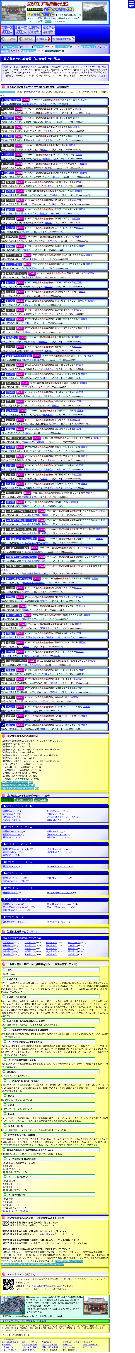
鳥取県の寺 (8, 945)
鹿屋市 (54, 831)
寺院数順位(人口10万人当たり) (15, 785)
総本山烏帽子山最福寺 (19, 438)
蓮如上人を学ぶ (69, 1347)
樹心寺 (10, 282)
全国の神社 (38, 47)
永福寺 (9, 109)
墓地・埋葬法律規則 (50, 1347)
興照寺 (9, 154)
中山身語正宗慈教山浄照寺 (21, 511)
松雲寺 (10, 301)
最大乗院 (11, 237)
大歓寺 (10, 456)
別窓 (31, 782)
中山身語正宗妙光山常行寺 (21, 557)
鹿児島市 (12, 831)
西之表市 (14, 881)
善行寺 (10, 420)
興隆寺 (9, 164)
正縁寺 (10, 365)
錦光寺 (9, 173)
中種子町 (58, 878)
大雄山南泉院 (14, 493)
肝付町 (57, 834)
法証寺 (10, 642)
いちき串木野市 (62, 817)
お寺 (22, 1046)
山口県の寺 (8, 948)
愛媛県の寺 (73, 948)
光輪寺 (10, 218)
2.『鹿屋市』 (42, 39)
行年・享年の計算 (9, 1350)
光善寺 (10, 191)
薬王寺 (10, 697)
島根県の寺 (30, 945)
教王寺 (9, 145)
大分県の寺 (30, 954)
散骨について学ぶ (29, 1342)
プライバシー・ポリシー (12, 1321)
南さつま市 (59, 907)
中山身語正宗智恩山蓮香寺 (21, 529)
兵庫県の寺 (30, 942)
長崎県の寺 (73, 951)
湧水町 (57, 922)
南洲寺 (10, 597)
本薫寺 (10, 670)
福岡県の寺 (30, 951)
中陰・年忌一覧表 (29, 1347)
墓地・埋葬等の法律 (10, 1342)
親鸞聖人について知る (72, 1342)
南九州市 (17, 907)
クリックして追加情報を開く (16, 1335)
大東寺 (10, 483)
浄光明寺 (11, 337)
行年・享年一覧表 (49, 1345)
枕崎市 (12, 904)
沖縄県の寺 (73, 954)
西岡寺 (10, 392)
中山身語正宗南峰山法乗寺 (21, 538)
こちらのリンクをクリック (50, 1234)
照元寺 (10, 310)
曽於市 (9, 855)
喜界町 (12, 834)
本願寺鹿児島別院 (16, 661)
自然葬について (28, 1350)
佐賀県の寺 (51, 951)
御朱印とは (67, 1345)
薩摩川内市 (16, 849)
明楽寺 (10, 688)
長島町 (13, 878)
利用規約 (41, 1321)
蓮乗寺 (10, 715)
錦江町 (57, 837)
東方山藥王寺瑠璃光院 (19, 578)
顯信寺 (10, 182)
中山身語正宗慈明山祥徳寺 (21, 520)
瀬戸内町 (58, 852)
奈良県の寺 (51, 942)
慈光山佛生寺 (14, 255)
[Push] (26, 99)
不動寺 (10, 633)
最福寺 (10, 246)
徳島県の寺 (30, 948)
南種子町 (15, 910)
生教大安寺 (13, 383)
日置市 (10, 893)
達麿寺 (10, 502)
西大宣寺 (11, 410)
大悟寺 (10, 465)
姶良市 (10, 811)
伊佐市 (53, 814)
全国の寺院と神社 (11, 47)
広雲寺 (10, 228)
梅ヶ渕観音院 (14, 615)
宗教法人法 (47, 1342)
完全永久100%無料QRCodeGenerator (46, 1286)
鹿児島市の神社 (88, 47)
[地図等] (83, 100)
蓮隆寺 (10, 725)
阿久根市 (55, 811)
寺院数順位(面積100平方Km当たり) (17, 788)
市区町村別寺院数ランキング (14, 782)
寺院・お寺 (87, 1347)
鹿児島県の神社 (62, 47)
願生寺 (9, 118)
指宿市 (11, 820)
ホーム (48, 21)
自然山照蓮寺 (14, 264)
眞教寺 (10, 346)
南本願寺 (11, 606)
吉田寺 (9, 127)
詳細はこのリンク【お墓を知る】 (16, 1211)
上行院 (10, 319)
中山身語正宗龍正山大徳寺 (21, 566)
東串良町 (60, 893)
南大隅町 (61, 904)
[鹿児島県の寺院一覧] (34, 92)
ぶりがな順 (7, 800)
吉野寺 (9, 136)
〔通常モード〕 (7, 92)
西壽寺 (10, 401)
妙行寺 (10, 679)
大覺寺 (10, 447)
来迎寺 (10, 706)
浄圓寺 (10, 328)
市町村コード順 (24, 800)
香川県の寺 (51, 948)
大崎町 (57, 820)
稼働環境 (30, 1321)
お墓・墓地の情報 (29, 1345)
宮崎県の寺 (51, 954)
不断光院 (11, 624)
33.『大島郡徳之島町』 (61, 39)
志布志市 (11, 852)
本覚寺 (10, 651)
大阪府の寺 (8, 942)
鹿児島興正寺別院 (16, 273)
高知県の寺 (8, 951)
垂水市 (11, 866)
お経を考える (7, 1347)
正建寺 (10, 374)
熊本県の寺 (8, 954)
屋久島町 (14, 922)
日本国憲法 (6, 1345)
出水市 (10, 817)
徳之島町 (59, 866)
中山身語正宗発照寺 (17, 547)
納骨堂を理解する (90, 1345)
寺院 (14, 1042)
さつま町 (57, 849)
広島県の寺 (73, 945)
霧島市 (11, 837)
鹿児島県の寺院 (28, 51)
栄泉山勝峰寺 (12, 99)
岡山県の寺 (51, 945)
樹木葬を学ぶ (88, 1342)
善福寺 (10, 429)
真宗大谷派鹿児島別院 (19, 356)
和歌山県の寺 (74, 942)
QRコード (72, 1279)
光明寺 (10, 200)
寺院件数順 (40, 800)
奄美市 (10, 814)
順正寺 (10, 291)
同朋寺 (10, 588)
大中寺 (10, 474)
